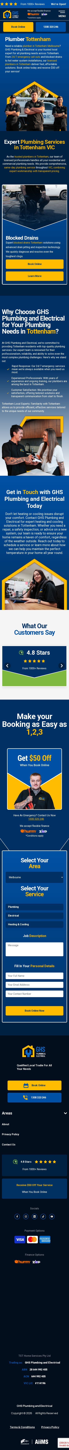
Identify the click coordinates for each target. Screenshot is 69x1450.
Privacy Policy (10, 1134)
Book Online (35, 273)
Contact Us (8, 1144)
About (5, 1124)
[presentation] (7, 666)
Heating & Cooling (18, 924)
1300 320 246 (36, 818)
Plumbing (13, 906)
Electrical (13, 915)
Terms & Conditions (22, 1427)
